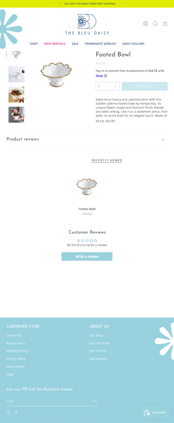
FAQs (10, 374)
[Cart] (165, 23)
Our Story (96, 335)
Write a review (87, 256)
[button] (155, 23)
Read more (106, 121)
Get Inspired (98, 359)
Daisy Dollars (15, 366)
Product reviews (22, 139)
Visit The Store (99, 343)
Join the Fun (97, 351)
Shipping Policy (17, 351)
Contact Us (14, 335)
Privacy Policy (15, 359)
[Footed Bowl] (87, 186)
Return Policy (15, 343)
